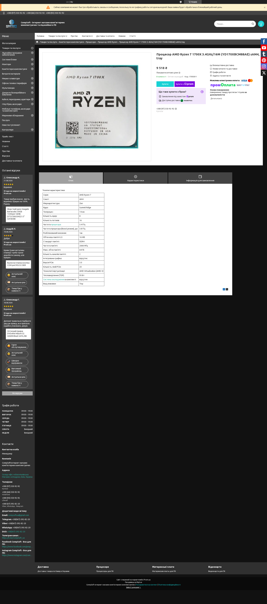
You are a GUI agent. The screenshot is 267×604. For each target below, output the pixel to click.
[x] (227, 290)
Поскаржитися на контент (146, 585)
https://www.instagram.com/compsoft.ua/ (17, 555)
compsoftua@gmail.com (18, 515)
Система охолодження (53, 279)
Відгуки (6, 156)
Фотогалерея (9, 43)
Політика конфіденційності (170, 585)
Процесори (91, 42)
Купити (165, 84)
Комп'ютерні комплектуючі (71, 42)
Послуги (6, 120)
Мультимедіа (8, 88)
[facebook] (224, 290)
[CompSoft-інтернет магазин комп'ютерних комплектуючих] (11, 24)
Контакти (86, 36)
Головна (40, 36)
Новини (122, 36)
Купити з (180, 84)
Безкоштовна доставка (223, 65)
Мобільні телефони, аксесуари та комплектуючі (16, 110)
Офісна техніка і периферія (14, 83)
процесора (56, 224)
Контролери (7, 130)
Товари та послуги (56, 36)
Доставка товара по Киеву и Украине (53, 571)
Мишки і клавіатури (11, 78)
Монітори (6, 64)
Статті (133, 36)
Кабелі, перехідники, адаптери (16, 99)
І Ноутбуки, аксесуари (12, 104)
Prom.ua (147, 580)
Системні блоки (9, 59)
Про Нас (74, 36)
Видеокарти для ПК (216, 571)
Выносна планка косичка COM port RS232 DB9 (18, 264)
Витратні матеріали (11, 74)
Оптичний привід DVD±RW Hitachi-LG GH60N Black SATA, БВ (17, 333)
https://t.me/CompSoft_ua (13, 538)
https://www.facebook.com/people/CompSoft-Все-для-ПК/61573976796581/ (17, 547)
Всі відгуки (17, 393)
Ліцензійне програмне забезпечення (12, 54)
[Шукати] (253, 24)
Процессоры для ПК (105, 571)
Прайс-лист (7, 136)
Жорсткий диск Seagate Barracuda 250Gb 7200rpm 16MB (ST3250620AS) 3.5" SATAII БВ (18, 214)
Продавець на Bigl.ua (133, 582)
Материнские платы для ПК (164, 571)
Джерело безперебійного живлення (14, 94)
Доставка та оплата (105, 36)
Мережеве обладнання (13, 115)
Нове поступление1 (11, 125)
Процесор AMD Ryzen (107, 42)
